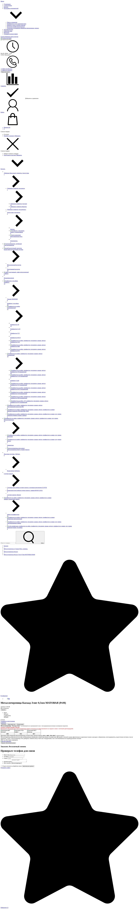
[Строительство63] (6, 38)
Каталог (3, 169)
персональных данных (28, 766)
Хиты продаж (14, 36)
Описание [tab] (3, 724)
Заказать (3, 709)
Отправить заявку (5, 767)
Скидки (3, 36)
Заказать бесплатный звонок (8, 743)
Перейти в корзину (9, 136)
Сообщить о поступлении (8, 721)
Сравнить (3, 722)
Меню (2, 1)
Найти (42, 543)
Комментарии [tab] (20, 724)
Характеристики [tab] (11, 724)
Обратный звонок (5, 72)
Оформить (17, 136)
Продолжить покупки (10, 155)
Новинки (8, 36)
